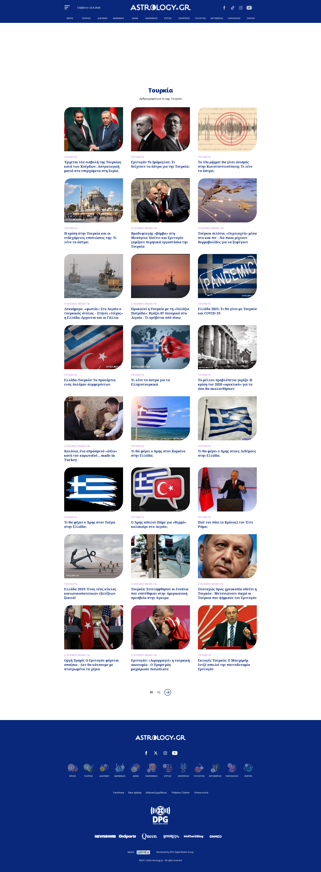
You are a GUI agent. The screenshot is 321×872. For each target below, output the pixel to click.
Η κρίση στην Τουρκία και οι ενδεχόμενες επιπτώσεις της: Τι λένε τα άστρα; (90, 237)
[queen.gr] (149, 836)
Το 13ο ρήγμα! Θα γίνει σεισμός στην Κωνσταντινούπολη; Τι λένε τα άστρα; (225, 166)
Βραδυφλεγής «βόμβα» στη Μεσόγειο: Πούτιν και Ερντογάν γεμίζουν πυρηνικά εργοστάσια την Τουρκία (159, 240)
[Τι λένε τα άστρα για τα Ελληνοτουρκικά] (160, 347)
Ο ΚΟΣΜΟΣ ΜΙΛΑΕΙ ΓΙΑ (144, 228)
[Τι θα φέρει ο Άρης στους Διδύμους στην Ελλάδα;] (227, 418)
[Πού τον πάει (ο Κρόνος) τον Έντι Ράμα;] (227, 489)
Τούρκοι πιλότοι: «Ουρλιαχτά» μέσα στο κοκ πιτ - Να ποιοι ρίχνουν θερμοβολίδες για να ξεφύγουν (227, 237)
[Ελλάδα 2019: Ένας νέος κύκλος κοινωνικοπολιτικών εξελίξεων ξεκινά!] (93, 556)
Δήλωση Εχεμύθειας (156, 792)
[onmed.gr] (215, 836)
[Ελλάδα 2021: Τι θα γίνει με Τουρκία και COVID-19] (227, 276)
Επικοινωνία (201, 792)
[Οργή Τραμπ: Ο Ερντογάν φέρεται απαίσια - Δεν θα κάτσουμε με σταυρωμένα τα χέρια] (93, 627)
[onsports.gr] (127, 836)
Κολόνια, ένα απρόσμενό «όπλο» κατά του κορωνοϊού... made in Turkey (90, 455)
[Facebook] (224, 8)
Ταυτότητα (118, 792)
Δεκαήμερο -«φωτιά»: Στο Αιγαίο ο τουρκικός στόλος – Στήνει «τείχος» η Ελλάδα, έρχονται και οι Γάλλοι (93, 313)
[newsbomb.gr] (105, 836)
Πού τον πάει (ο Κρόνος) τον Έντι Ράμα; (225, 524)
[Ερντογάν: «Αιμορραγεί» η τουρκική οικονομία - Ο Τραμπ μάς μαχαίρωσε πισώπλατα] (160, 627)
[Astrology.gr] (160, 7)
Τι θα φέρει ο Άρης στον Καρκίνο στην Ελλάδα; (158, 453)
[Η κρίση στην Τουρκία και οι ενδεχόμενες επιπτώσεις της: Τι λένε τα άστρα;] (93, 200)
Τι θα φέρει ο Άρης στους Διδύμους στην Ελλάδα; (227, 453)
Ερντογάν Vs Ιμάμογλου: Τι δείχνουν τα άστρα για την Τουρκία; (160, 164)
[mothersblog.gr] (193, 836)
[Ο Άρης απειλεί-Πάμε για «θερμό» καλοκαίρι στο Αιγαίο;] (160, 489)
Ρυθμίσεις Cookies (181, 792)
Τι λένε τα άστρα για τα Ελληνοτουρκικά (150, 382)
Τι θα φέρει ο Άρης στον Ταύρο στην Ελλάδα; (89, 524)
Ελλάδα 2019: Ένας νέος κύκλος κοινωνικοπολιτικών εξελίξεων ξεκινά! (90, 593)
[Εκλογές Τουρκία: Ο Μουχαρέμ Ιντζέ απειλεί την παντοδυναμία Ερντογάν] (227, 627)
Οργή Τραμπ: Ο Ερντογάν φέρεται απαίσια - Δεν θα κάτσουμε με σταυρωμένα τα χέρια (91, 664)
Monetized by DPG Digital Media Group (175, 852)
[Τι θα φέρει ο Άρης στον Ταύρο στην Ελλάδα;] (93, 489)
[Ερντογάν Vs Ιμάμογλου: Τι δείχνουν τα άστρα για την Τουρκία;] (160, 129)
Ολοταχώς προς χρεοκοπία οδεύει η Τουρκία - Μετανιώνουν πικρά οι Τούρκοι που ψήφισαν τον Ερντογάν (227, 593)
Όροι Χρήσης (135, 792)
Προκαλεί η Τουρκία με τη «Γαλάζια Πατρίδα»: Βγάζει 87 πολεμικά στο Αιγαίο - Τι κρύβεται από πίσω (160, 313)
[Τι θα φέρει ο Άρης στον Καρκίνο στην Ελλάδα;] (160, 418)
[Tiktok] (232, 8)
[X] (155, 753)
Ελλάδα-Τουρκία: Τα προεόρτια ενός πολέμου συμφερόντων (90, 382)
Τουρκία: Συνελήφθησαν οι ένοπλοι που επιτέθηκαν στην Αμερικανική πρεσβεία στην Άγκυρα (160, 593)
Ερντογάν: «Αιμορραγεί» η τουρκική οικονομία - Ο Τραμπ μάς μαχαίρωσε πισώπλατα (160, 664)
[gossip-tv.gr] (171, 836)
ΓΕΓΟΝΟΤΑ (70, 156)
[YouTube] (249, 8)
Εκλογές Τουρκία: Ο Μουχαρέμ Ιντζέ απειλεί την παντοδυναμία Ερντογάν (224, 664)
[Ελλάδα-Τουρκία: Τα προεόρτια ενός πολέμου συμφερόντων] (93, 347)
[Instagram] (241, 8)
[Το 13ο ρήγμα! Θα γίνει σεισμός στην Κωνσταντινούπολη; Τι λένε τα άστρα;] (227, 129)
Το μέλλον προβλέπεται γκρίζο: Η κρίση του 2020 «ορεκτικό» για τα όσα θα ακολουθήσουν (225, 384)
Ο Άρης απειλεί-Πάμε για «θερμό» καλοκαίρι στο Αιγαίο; (158, 524)
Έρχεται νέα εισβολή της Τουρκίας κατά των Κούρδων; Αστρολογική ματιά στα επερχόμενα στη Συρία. (92, 166)
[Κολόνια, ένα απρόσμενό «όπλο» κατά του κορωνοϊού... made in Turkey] (93, 418)
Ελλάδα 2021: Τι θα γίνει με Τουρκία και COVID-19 (227, 311)
